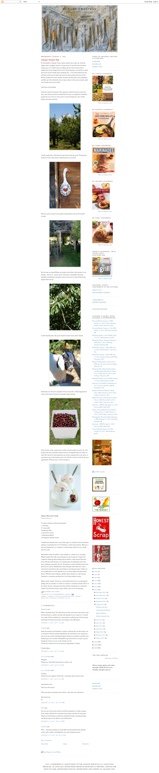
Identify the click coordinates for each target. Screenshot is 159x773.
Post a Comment (46, 740)
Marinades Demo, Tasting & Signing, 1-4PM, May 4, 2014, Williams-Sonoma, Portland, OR (104, 342)
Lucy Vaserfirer (46, 656)
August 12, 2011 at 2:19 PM (53, 721)
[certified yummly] (98, 472)
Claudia (43, 628)
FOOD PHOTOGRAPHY (100, 309)
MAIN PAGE (96, 61)
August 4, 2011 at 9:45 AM (52, 665)
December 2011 (101, 592)
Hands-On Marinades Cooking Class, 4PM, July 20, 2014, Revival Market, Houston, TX (104, 364)
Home (65, 744)
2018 (96, 571)
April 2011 (99, 629)
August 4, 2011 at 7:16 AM (52, 623)
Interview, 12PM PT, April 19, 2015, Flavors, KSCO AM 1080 (103, 425)
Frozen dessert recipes (64, 596)
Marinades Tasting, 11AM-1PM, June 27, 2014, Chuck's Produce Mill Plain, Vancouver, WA (105, 356)
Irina (42, 708)
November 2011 (101, 595)
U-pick (67, 598)
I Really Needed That (50, 59)
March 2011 (100, 632)
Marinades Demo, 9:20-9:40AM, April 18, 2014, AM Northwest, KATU (104, 336)
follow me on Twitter (111, 658)
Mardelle (44, 609)
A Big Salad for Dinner (103, 610)
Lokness (43, 726)
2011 (96, 590)
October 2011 (100, 598)
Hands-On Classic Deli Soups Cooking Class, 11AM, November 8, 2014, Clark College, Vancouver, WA (104, 400)
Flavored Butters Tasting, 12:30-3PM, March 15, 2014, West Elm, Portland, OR (104, 330)
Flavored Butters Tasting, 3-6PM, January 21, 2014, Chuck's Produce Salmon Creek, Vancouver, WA (104, 323)
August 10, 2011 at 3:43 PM (53, 703)
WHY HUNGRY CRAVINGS (101, 292)
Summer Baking (101, 613)
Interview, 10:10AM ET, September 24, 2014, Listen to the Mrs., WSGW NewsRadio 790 (104, 385)
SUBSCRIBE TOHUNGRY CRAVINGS (99, 301)
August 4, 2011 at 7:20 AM (52, 651)
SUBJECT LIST (97, 67)
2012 (96, 587)
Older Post (85, 744)
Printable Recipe (46, 518)
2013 (96, 584)
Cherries (50, 596)
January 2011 (100, 638)
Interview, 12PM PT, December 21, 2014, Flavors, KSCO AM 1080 (105, 406)
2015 (96, 577)
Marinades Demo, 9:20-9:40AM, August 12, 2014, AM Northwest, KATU (105, 379)
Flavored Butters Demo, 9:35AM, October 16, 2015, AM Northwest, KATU (103, 431)
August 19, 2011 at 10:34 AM (53, 735)
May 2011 (99, 626)
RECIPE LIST (96, 64)
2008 (96, 648)
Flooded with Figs (101, 607)
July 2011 (99, 620)
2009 (96, 645)
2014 (96, 580)
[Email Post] (72, 594)
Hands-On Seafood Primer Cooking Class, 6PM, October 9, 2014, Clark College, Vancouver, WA (104, 392)
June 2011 (99, 623)
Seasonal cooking (57, 598)
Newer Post (44, 744)
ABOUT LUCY (97, 290)
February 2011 (101, 635)
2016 (96, 574)
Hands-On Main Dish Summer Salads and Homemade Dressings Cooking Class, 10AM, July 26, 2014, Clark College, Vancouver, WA (104, 372)
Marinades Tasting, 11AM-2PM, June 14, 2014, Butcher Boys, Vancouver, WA (104, 349)
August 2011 (100, 604)
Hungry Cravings (79, 9)
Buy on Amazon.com (105, 103)
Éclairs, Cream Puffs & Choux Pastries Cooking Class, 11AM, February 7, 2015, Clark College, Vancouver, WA (104, 412)
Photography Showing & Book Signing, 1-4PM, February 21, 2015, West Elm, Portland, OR (105, 419)
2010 (96, 642)
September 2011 (101, 601)
